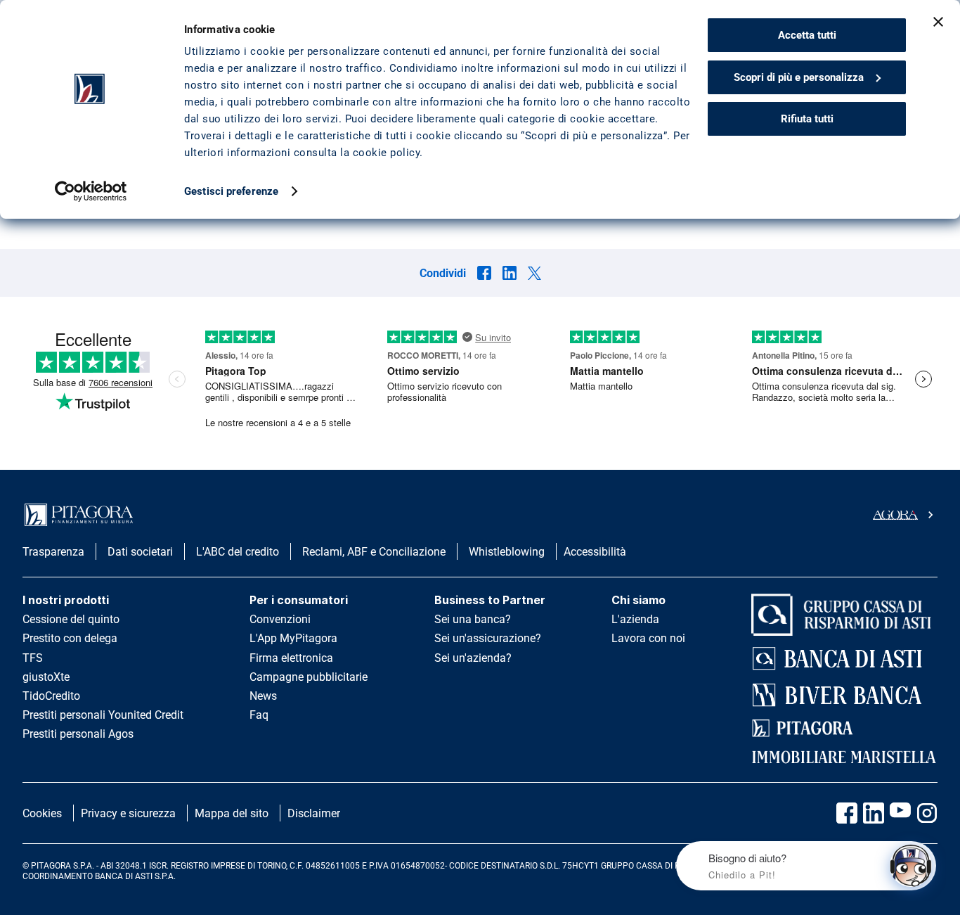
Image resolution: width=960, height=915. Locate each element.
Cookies (42, 813)
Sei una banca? (472, 619)
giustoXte (46, 677)
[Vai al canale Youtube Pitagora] (900, 813)
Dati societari (140, 551)
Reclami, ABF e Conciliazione (374, 551)
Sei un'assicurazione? (487, 638)
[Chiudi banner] (938, 22)
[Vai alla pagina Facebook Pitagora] (846, 813)
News (263, 696)
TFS (32, 658)
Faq (258, 715)
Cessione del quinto (70, 619)
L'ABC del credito (237, 551)
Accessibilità (595, 551)
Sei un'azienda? (473, 658)
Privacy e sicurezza (128, 813)
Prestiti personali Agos (78, 734)
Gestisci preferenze (231, 191)
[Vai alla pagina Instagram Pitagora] (927, 813)
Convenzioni (280, 619)
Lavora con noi (648, 638)
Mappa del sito (231, 813)
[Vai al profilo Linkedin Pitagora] (873, 813)
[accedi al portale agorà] (905, 515)
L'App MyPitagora (293, 638)
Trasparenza (53, 551)
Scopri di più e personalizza (799, 77)
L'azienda (635, 619)
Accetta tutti (807, 35)
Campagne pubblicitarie (308, 677)
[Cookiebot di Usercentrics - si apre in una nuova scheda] (91, 191)
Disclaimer (313, 813)
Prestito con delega (69, 638)
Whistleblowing (507, 551)
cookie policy (386, 152)
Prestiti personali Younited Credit (102, 715)
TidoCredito (51, 696)
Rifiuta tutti (807, 119)
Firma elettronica (291, 658)
